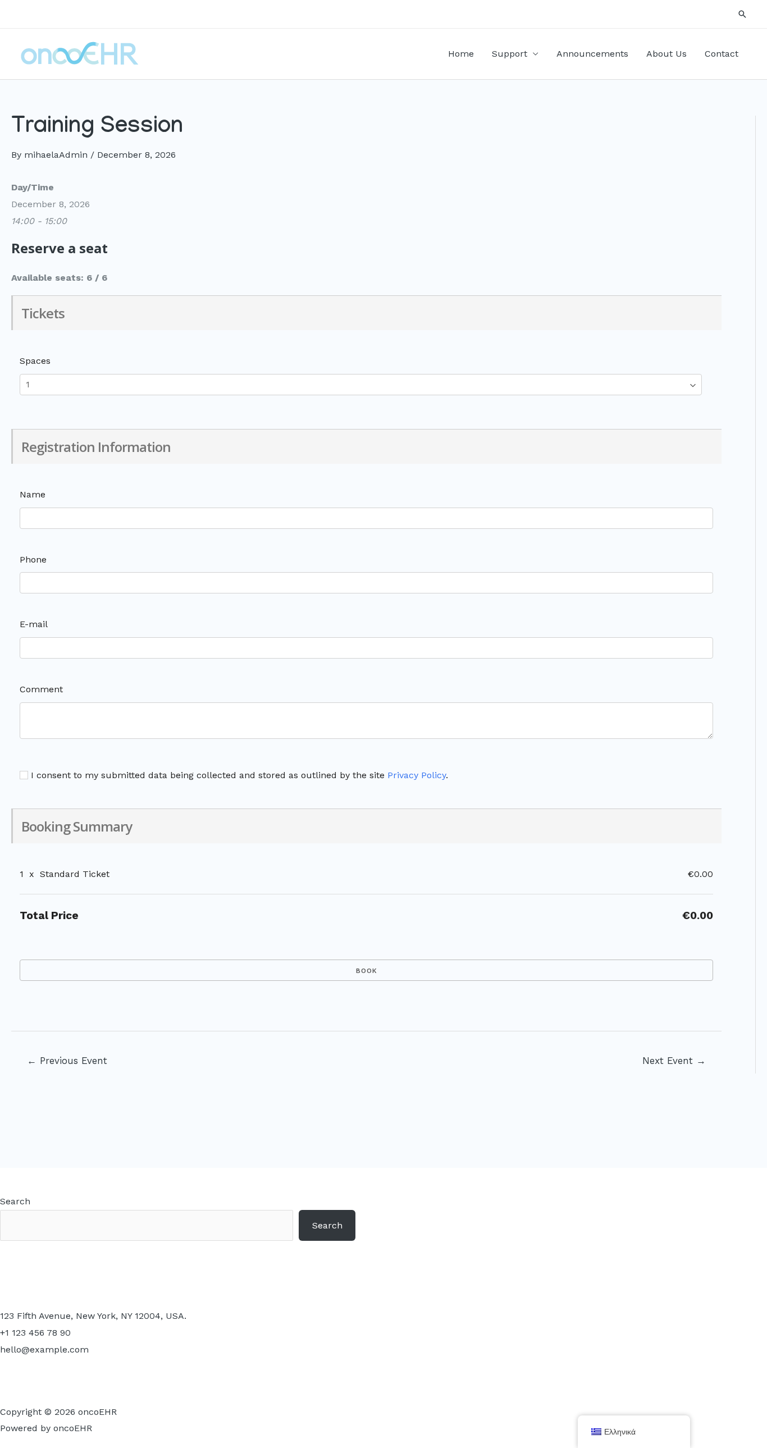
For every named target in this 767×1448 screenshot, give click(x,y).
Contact (721, 53)
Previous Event (67, 1060)
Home (461, 53)
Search (15, 1201)
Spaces (35, 360)
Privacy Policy (416, 775)
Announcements (592, 53)
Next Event (674, 1060)
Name (32, 494)
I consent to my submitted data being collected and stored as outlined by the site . (238, 775)
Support (509, 53)
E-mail (34, 624)
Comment (41, 689)
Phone (33, 559)
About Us (666, 53)
